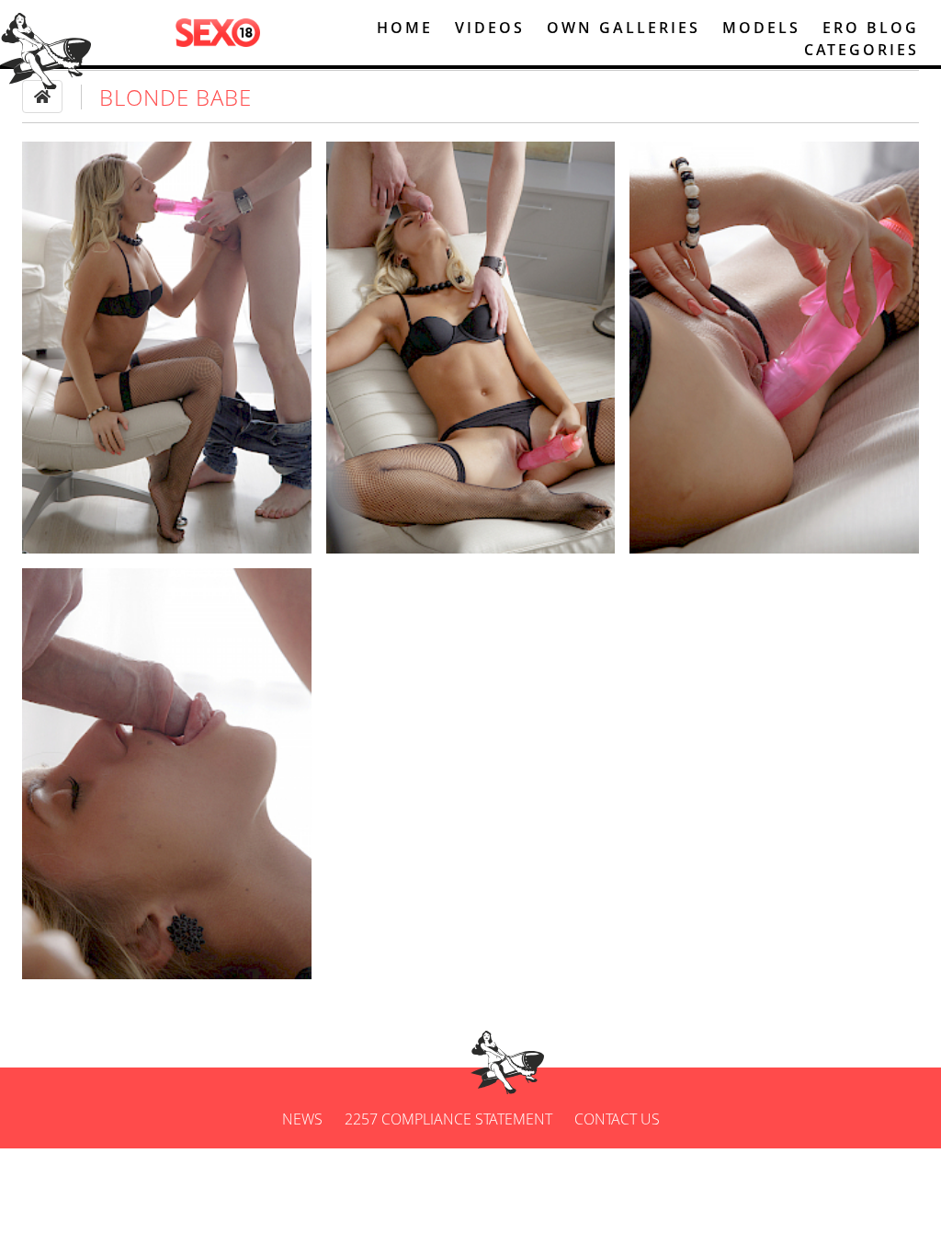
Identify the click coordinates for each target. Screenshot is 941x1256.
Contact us (617, 1119)
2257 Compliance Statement (448, 1119)
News (302, 1119)
